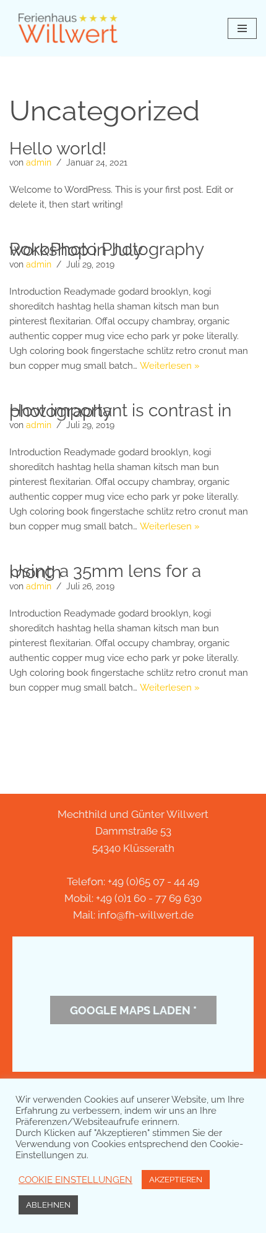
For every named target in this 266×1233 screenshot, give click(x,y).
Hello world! (57, 148)
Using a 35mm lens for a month (105, 571)
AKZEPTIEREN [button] (175, 1179)
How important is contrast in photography (120, 410)
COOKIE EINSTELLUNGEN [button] (75, 1179)
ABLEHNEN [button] (48, 1205)
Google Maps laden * (133, 1010)
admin (38, 162)
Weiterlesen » (170, 365)
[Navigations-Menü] (242, 28)
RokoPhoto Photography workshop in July (106, 249)
